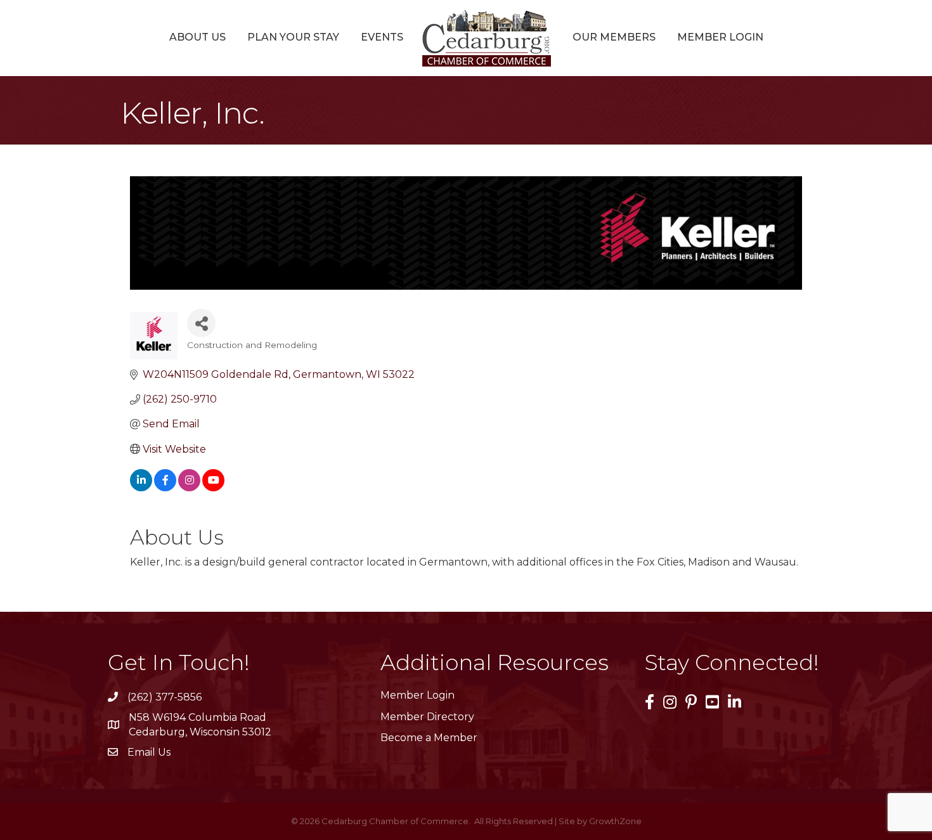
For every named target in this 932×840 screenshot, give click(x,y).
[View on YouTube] (213, 488)
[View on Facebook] (165, 488)
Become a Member (428, 738)
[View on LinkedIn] (141, 488)
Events (382, 37)
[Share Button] (201, 323)
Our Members (614, 37)
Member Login (720, 37)
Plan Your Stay (293, 37)
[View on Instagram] (189, 488)
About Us (197, 37)
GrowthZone (615, 821)
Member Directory (427, 717)
